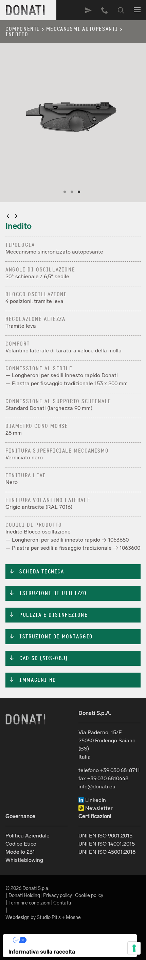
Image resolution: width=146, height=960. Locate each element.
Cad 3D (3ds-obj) (38, 658)
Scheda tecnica (36, 571)
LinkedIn (95, 800)
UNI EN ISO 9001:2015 (105, 835)
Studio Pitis (49, 917)
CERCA (121, 10)
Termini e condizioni (29, 903)
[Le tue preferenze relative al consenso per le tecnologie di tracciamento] (134, 948)
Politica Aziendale (27, 835)
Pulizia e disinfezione (48, 615)
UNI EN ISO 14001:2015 (106, 844)
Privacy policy (57, 895)
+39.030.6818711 (104, 10)
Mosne (73, 917)
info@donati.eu (96, 786)
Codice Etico (20, 844)
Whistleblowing (24, 860)
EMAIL (88, 10)
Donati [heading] (25, 10)
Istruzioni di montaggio (51, 636)
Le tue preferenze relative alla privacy (76, 940)
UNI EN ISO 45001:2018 (106, 852)
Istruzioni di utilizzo (48, 593)
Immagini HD (32, 680)
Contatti (62, 903)
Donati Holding (24, 895)
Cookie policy (89, 895)
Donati (25, 719)
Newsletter (98, 808)
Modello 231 (20, 852)
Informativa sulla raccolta (41, 951)
